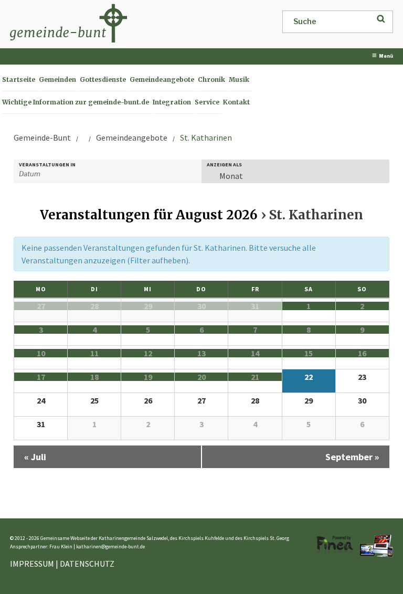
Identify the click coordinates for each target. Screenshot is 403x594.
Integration (172, 102)
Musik (239, 79)
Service (207, 102)
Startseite (18, 79)
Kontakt (236, 102)
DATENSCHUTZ (87, 563)
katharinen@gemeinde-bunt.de (110, 546)
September (352, 457)
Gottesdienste (103, 79)
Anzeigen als (224, 164)
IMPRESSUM (32, 563)
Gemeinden (57, 79)
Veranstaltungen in (47, 164)
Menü (386, 56)
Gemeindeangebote (162, 79)
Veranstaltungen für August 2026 (149, 215)
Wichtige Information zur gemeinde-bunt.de (75, 102)
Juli (35, 457)
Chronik (211, 79)
